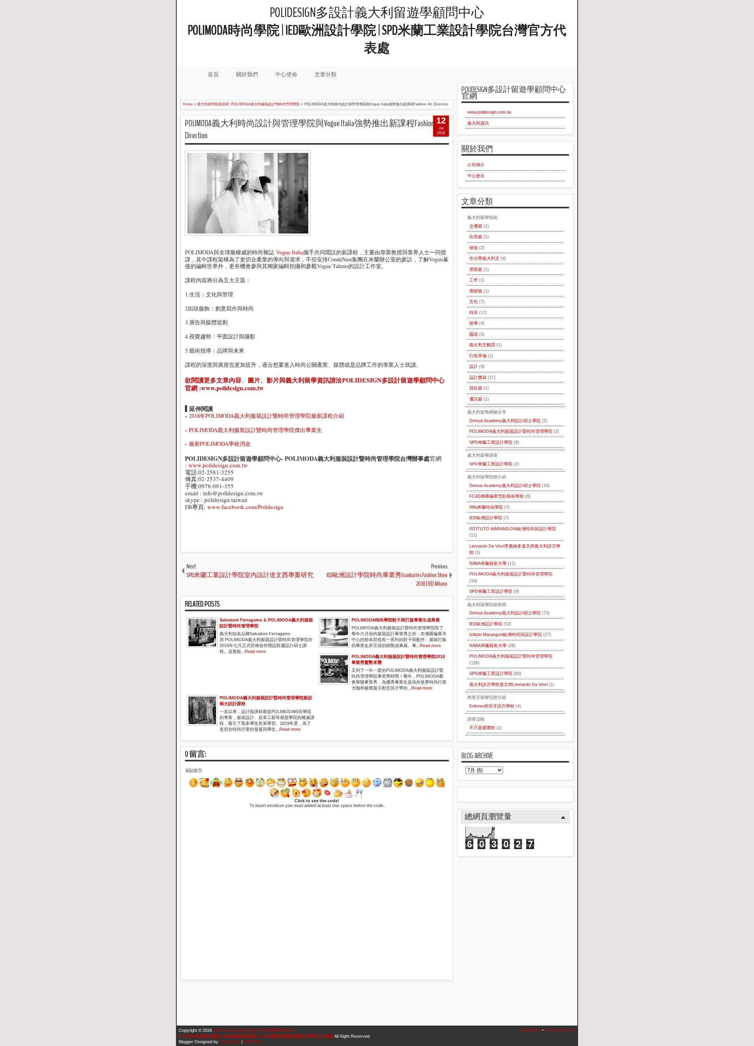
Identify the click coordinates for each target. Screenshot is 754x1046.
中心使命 (286, 74)
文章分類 (326, 74)
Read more (255, 651)
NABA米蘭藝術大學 (488, 563)
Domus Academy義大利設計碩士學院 (505, 420)
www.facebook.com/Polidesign (245, 507)
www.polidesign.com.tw (218, 465)
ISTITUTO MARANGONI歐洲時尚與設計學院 (512, 528)
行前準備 (478, 355)
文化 (473, 301)
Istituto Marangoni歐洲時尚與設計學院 (505, 634)
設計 (473, 366)
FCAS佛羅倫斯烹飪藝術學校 (496, 496)
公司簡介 (476, 164)
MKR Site (253, 1041)
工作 (473, 280)
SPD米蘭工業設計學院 (490, 442)
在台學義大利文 (484, 258)
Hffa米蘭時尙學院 (486, 507)
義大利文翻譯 (482, 344)
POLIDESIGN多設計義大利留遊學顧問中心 (377, 30)
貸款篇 (475, 388)
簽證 (473, 334)
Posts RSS (530, 1030)
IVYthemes (230, 1041)
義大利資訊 (478, 123)
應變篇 (475, 291)
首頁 (213, 74)
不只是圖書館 (482, 727)
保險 (473, 247)
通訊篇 (475, 399)
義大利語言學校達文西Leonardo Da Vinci (508, 684)
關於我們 (247, 74)
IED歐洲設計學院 (485, 517)
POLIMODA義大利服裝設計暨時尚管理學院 (511, 431)
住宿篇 (475, 236)
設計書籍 (478, 377)
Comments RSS (560, 1030)
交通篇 (475, 226)
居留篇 (475, 269)
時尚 (473, 312)
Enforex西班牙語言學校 (491, 706)
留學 (473, 323)
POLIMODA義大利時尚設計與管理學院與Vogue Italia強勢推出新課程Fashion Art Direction (314, 130)
